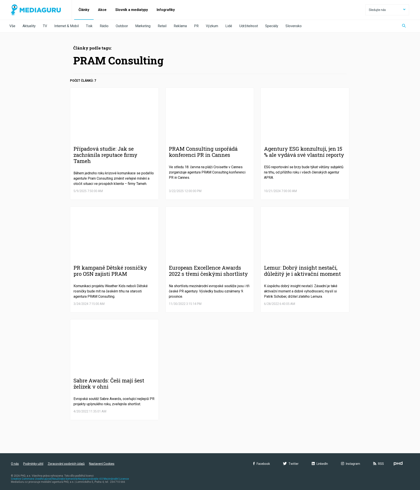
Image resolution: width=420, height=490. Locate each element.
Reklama (180, 26)
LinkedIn (322, 463)
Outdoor (122, 26)
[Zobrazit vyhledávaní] (404, 26)
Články (84, 10)
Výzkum (212, 26)
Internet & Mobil (66, 26)
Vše (12, 26)
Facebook (263, 463)
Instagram (353, 463)
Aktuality (29, 26)
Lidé (228, 26)
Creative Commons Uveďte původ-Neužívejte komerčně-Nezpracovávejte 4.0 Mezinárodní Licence (70, 478)
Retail (162, 26)
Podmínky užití (33, 463)
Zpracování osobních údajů (66, 463)
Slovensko (293, 26)
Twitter (294, 463)
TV (45, 26)
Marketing (142, 26)
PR (196, 26)
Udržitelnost (248, 26)
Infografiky (166, 10)
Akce (102, 10)
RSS (381, 463)
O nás (15, 463)
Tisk (89, 26)
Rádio (104, 26)
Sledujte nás (377, 10)
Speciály (271, 26)
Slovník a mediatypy (131, 10)
